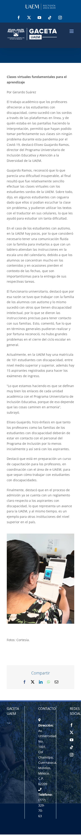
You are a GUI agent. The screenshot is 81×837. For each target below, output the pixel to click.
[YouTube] (71, 740)
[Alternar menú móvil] (72, 31)
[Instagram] (71, 755)
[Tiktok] (71, 747)
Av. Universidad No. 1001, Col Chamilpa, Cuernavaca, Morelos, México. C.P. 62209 (47, 757)
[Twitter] (71, 732)
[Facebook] (71, 725)
